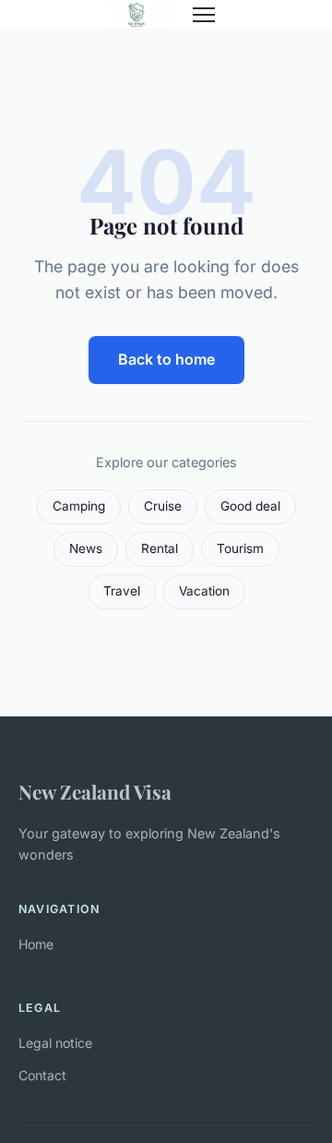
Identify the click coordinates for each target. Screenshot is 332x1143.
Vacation (204, 591)
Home (35, 944)
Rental (159, 548)
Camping (79, 506)
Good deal (250, 506)
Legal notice (55, 1043)
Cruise (163, 506)
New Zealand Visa (95, 791)
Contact (42, 1075)
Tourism (240, 548)
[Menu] (203, 15)
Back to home (166, 359)
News (85, 548)
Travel (121, 591)
